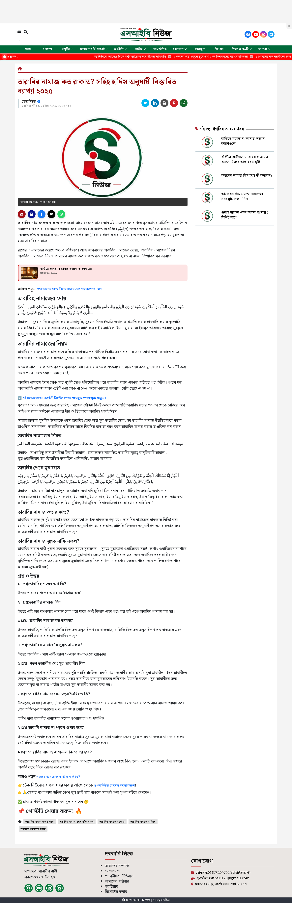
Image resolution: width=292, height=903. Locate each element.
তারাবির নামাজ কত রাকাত (39, 821)
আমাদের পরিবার (117, 881)
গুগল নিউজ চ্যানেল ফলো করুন (114, 785)
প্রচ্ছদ (28, 49)
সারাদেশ (178, 49)
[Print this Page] (164, 103)
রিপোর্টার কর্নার (116, 892)
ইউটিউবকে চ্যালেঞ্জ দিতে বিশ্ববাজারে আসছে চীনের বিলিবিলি (106, 56)
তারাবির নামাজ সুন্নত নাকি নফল (77, 821)
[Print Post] (22, 214)
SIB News (143, 900)
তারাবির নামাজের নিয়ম (33, 829)
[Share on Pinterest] (174, 103)
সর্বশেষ (47, 49)
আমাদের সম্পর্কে (117, 866)
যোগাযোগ (112, 871)
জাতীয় (138, 49)
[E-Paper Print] (32, 214)
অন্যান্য (262, 49)
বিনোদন (219, 49)
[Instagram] (263, 34)
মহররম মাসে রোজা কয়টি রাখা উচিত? (58, 776)
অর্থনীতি (119, 49)
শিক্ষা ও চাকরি (240, 49)
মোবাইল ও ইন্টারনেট (92, 49)
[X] (271, 34)
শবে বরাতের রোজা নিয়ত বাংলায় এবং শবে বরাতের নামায (69, 289)
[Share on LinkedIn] (155, 103)
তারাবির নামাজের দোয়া (112, 821)
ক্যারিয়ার (111, 887)
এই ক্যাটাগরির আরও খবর (221, 129)
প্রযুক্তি (66, 49)
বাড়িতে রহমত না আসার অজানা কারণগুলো (66, 269)
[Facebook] (248, 34)
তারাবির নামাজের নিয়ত (143, 821)
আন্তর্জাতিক (160, 49)
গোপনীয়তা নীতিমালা (119, 876)
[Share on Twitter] (145, 103)
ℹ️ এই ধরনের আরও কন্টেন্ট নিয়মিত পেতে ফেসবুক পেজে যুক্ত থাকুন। (62, 398)
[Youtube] (255, 34)
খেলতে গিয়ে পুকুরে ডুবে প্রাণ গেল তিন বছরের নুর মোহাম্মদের (187, 56)
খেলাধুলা (199, 49)
